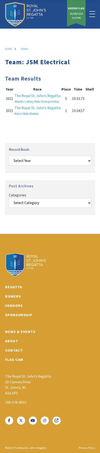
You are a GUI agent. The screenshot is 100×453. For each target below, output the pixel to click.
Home (8, 49)
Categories (17, 195)
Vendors (14, 305)
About (11, 341)
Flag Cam (14, 359)
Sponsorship (18, 315)
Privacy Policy (87, 448)
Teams (24, 49)
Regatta (13, 287)
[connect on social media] (9, 420)
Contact (14, 350)
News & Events (20, 331)
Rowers (13, 296)
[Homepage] (25, 14)
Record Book (19, 149)
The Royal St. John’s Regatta (37, 98)
